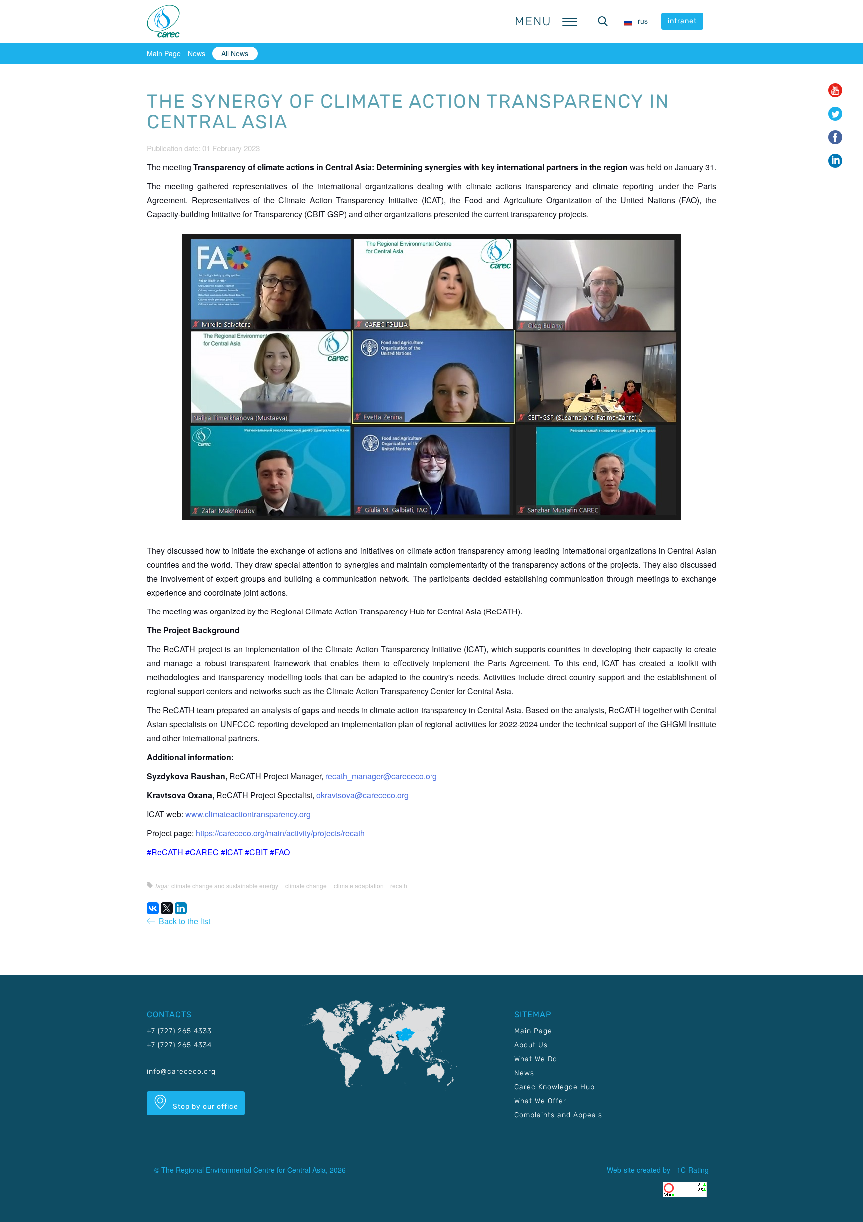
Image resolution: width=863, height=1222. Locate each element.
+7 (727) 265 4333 (179, 1031)
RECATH (398, 885)
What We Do (535, 1059)
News (196, 53)
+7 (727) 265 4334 (179, 1045)
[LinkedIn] (181, 908)
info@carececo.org (181, 1071)
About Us (531, 1045)
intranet (682, 21)
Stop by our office (204, 1106)
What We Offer (540, 1101)
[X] (167, 908)
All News (234, 53)
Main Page (164, 53)
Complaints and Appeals (558, 1115)
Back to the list (182, 921)
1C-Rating (693, 1170)
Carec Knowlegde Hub (554, 1087)
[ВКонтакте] (153, 908)
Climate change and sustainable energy (224, 885)
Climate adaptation (359, 885)
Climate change (306, 885)
